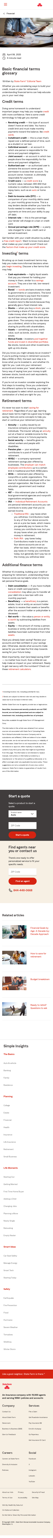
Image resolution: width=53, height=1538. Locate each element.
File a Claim (33, 1412)
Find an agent (23, 881)
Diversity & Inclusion (9, 1464)
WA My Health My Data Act (12, 1505)
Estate (6, 1113)
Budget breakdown (40, 979)
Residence (8, 1085)
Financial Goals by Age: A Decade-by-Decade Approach (40, 931)
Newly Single (9, 1221)
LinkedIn (32, 1476)
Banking (7, 1071)
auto (34, 190)
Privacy (21, 1492)
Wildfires (7, 1342)
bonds (22, 290)
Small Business (10, 1157)
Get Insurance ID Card (37, 1440)
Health (6, 1127)
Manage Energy (10, 1263)
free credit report (12, 241)
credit (46, 111)
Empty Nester (10, 1236)
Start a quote (22, 835)
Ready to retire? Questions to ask (38, 1006)
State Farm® (27, 81)
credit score (32, 181)
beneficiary (31, 601)
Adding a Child (10, 1199)
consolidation (14, 592)
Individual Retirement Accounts (31, 501)
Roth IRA (18, 538)
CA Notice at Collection (10, 1510)
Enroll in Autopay (35, 1429)
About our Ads (7, 1492)
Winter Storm (10, 1349)
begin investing (13, 266)
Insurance (8, 1135)
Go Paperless (34, 1434)
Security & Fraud (38, 1492)
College (7, 1106)
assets (11, 635)
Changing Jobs (10, 1206)
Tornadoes (8, 1335)
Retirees (5, 1470)
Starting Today (10, 1278)
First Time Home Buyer (14, 1192)
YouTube (32, 1481)
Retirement (9, 1149)
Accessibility (22, 1498)
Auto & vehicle (10, 1063)
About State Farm (9, 1417)
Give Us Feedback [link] (9, 1434)
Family (6, 1078)
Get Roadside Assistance (38, 1417)
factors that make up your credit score (25, 247)
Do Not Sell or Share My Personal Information (19, 1515)
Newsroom (6, 1423)
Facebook (32, 1459)
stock (38, 308)
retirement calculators (19, 669)
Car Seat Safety (10, 1256)
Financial (7, 1120)
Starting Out (9, 1177)
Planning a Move (11, 1214)
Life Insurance (10, 1142)
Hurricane (8, 1320)
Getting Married (11, 1184)
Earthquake (9, 1298)
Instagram (32, 1470)
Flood (6, 1313)
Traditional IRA (21, 514)
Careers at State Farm (10, 1459)
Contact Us (6, 1412)
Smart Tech (9, 1270)
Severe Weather (11, 1327)
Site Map (35, 1498)
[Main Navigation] (5, 4)
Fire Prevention (10, 1305)
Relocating (8, 1228)
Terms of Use (7, 1498)
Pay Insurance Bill (35, 1423)
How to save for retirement (38, 955)
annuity (46, 431)
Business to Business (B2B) (12, 1429)
